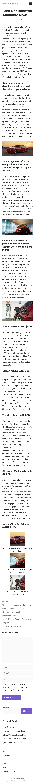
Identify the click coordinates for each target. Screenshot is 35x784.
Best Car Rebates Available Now (16, 27)
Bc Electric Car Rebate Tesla (15, 739)
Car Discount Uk (10, 727)
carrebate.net (11, 3)
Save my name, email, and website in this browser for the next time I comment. (18, 687)
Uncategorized (9, 771)
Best (7, 601)
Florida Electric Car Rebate (14, 731)
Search (6, 707)
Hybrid (6, 759)
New (5, 763)
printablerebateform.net (22, 781)
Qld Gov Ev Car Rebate (12, 743)
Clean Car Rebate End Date (14, 735)
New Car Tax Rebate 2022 (16, 626)
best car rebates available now (18, 605)
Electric (6, 755)
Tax (4, 767)
